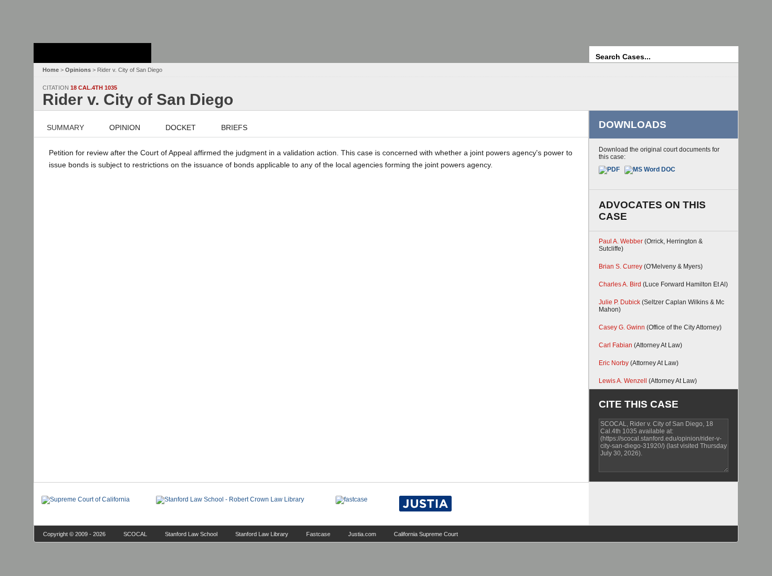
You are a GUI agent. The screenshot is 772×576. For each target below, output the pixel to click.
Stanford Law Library (261, 534)
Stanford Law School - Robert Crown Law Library (91, 18)
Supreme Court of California (92, 53)
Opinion (124, 127)
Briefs (234, 127)
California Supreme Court (426, 534)
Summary (65, 127)
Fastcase (318, 534)
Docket (180, 127)
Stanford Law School (191, 534)
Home (51, 70)
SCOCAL (135, 534)
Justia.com (362, 534)
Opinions (78, 70)
